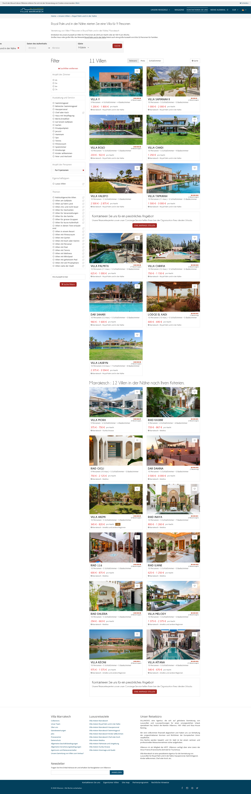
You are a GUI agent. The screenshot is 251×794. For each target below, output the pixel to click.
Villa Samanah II (159, 99)
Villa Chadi (155, 147)
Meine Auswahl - (219, 9)
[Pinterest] (192, 788)
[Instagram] (187, 788)
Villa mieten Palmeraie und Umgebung (104, 743)
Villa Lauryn (99, 362)
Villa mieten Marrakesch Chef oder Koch (104, 737)
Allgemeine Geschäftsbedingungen (64, 743)
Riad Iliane (155, 565)
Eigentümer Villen (111, 782)
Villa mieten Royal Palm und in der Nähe (104, 724)
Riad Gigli (97, 468)
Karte (195, 60)
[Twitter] (197, 788)
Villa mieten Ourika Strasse (99, 747)
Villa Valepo (99, 196)
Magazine (179, 9)
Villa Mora (98, 420)
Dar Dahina (155, 468)
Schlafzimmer (155, 60)
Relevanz (133, 60)
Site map (126, 782)
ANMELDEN (117, 772)
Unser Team (55, 724)
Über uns (54, 727)
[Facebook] (182, 788)
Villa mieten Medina (97, 740)
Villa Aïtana (156, 662)
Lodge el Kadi (157, 314)
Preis (143, 60)
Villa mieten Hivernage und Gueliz (102, 750)
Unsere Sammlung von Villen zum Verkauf (67, 753)
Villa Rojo (98, 147)
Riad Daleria (99, 613)
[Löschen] (83, 170)
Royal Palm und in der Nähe (95, 37)
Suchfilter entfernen (69, 68)
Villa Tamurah (157, 196)
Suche (117, 46)
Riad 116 (96, 565)
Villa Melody (157, 613)
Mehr (77, 3)
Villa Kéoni (98, 662)
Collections (55, 721)
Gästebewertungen (58, 730)
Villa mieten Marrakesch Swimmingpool (104, 730)
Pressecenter (56, 737)
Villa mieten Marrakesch (98, 721)
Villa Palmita (100, 266)
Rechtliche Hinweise (160, 782)
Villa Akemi (98, 516)
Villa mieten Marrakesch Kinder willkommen (106, 734)
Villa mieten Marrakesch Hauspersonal (104, 727)
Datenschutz (56, 740)
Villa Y (95, 99)
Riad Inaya (155, 516)
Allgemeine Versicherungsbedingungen (66, 747)
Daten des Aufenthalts (37, 43)
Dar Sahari (98, 314)
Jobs (52, 734)
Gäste (80, 43)
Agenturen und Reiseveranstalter (64, 750)
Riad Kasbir (155, 420)
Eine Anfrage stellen (144, 225)
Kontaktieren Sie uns (197, 9)
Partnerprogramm (140, 782)
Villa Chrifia (156, 266)
